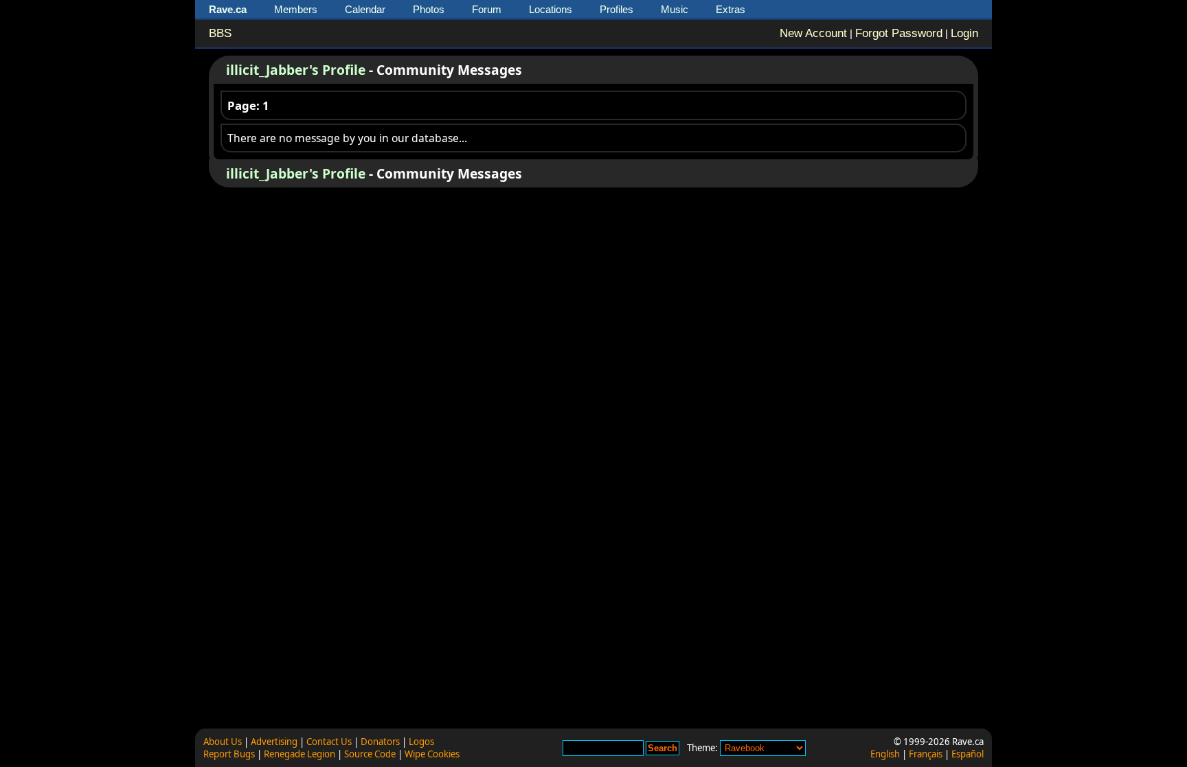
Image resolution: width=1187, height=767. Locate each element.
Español (967, 754)
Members (295, 9)
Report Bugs (229, 754)
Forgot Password (898, 33)
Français (925, 754)
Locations (550, 9)
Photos (428, 9)
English (885, 754)
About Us (222, 741)
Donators (380, 741)
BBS (220, 33)
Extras (730, 9)
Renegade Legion (299, 754)
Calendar (365, 9)
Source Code (370, 754)
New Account (813, 33)
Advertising (274, 741)
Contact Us (329, 741)
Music (674, 9)
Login (964, 33)
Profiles (616, 9)
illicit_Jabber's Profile (295, 69)
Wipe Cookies (432, 754)
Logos (421, 741)
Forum (486, 9)
